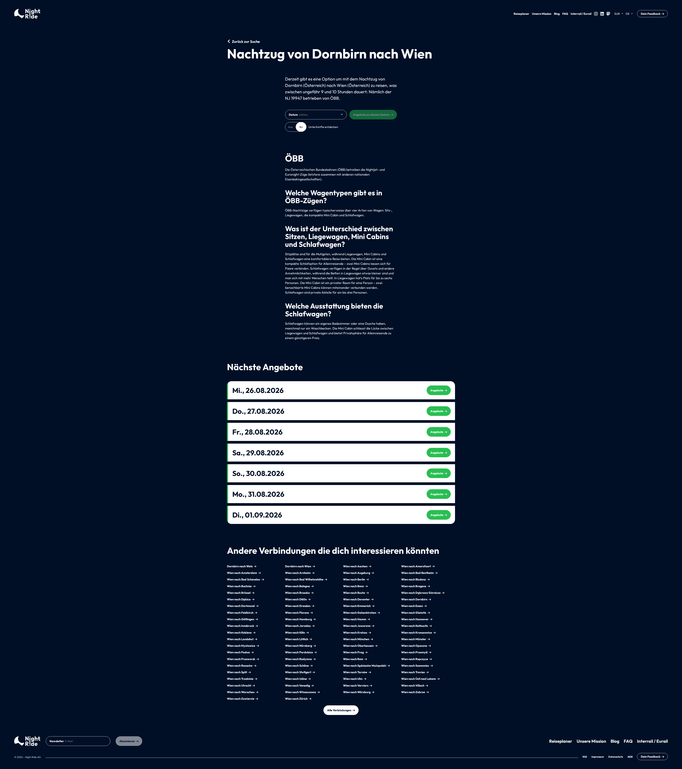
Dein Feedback (651, 13)
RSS (585, 756)
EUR (617, 13)
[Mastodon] (608, 13)
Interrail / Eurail (581, 13)
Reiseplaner (521, 13)
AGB (630, 756)
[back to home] (27, 741)
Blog (557, 13)
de (627, 13)
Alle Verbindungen (339, 710)
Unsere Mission (541, 13)
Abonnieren (127, 741)
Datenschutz (615, 756)
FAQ (565, 13)
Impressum (597, 756)
